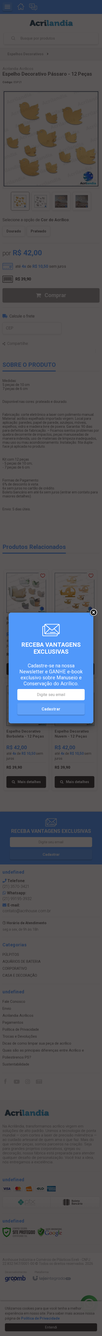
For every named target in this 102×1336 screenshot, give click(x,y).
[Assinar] (51, 709)
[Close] (93, 612)
